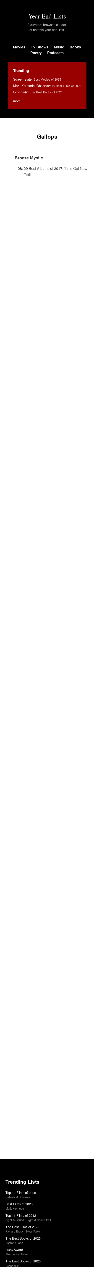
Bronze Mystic (29, 158)
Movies (19, 47)
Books (75, 47)
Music (59, 47)
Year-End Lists (47, 16)
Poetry (36, 52)
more (17, 101)
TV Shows (39, 47)
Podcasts (55, 52)
